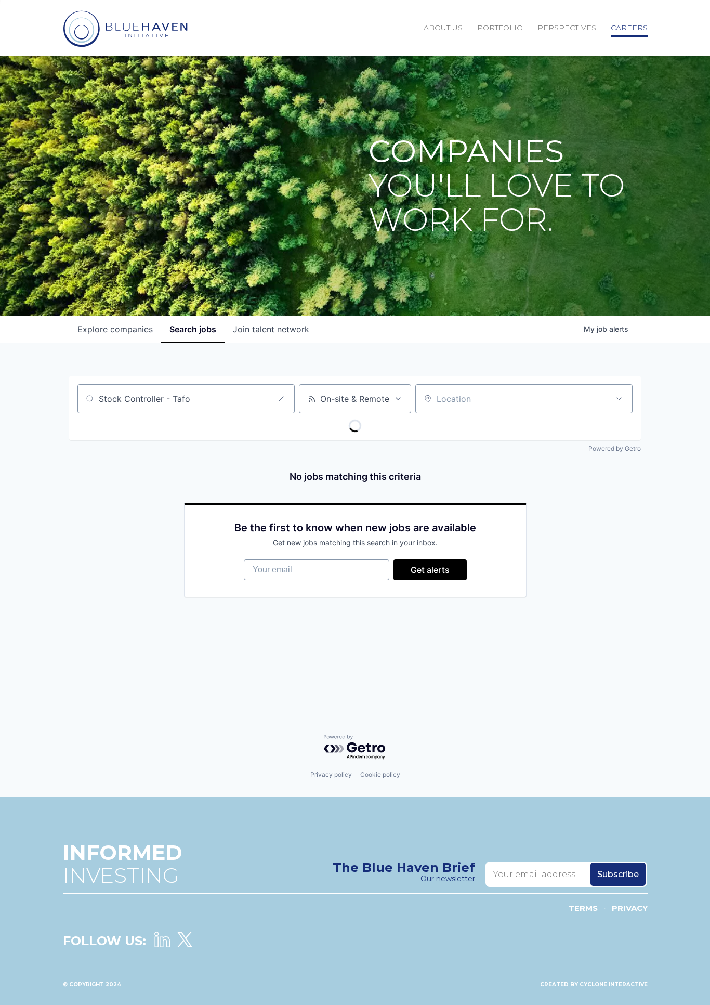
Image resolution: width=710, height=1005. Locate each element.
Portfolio (500, 27)
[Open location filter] (619, 398)
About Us (443, 27)
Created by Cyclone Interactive (594, 984)
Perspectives (566, 27)
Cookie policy (380, 774)
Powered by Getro (614, 448)
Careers (629, 27)
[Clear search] (281, 398)
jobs (192, 329)
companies (115, 329)
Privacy (630, 908)
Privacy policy (331, 774)
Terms (583, 908)
